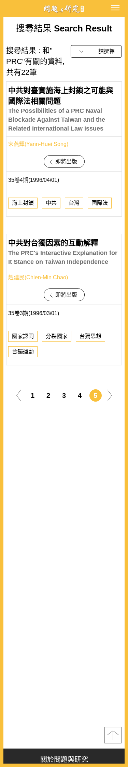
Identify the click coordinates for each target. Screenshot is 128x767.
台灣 (74, 203)
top (113, 735)
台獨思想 (90, 336)
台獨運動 (23, 351)
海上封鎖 (23, 203)
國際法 (99, 203)
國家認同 (23, 336)
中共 (51, 203)
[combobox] (96, 51)
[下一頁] (109, 395)
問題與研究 (64, 9)
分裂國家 (57, 336)
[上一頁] (19, 395)
